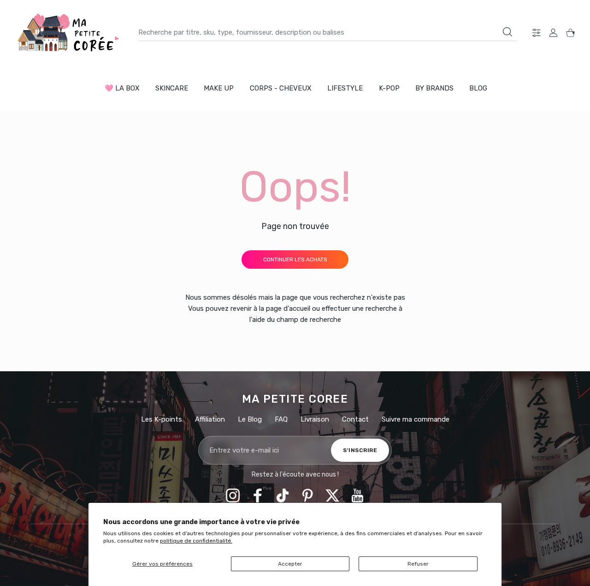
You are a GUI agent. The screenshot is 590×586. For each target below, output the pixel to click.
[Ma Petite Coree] (69, 32)
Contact (355, 419)
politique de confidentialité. (196, 541)
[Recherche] (507, 32)
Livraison (315, 419)
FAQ (281, 419)
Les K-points (161, 419)
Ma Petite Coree (295, 399)
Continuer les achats (295, 259)
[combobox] (327, 32)
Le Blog (250, 419)
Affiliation (210, 419)
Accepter (290, 564)
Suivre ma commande (415, 419)
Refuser (418, 564)
